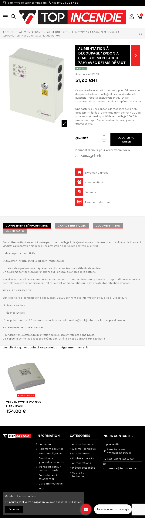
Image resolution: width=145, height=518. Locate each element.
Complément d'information (27, 225)
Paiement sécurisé (97, 202)
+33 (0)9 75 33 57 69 (120, 458)
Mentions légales (50, 453)
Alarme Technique (84, 448)
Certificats (15, 231)
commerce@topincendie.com (27, 2)
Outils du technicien (79, 474)
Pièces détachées (83, 467)
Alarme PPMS (81, 453)
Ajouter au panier (126, 139)
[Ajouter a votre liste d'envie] (135, 55)
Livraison (45, 444)
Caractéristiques (72, 225)
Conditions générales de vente (51, 460)
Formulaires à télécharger (48, 477)
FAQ (41, 488)
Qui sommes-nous (51, 483)
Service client (93, 182)
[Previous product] (140, 34)
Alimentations (81, 463)
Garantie (90, 192)
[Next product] (141, 34)
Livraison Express (96, 172)
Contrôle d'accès (83, 458)
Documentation (108, 225)
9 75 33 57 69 (64, 2)
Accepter (14, 509)
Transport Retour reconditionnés (50, 468)
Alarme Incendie (83, 444)
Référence (81, 74)
